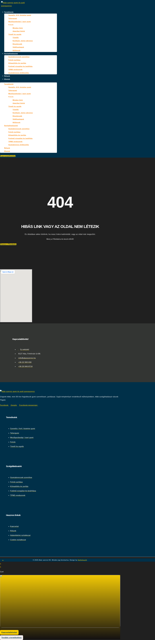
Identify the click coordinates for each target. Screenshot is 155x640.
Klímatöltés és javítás (17, 63)
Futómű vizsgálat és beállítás (20, 66)
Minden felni (18, 28)
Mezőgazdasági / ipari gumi (19, 21)
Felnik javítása (14, 60)
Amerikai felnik (19, 31)
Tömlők (16, 37)
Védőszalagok (18, 47)
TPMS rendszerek (15, 69)
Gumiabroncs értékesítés (18, 73)
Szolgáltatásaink (11, 53)
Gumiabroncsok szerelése (19, 57)
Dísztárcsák (17, 44)
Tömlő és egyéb (14, 34)
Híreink (7, 79)
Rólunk (7, 76)
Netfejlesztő (82, 560)
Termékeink (8, 12)
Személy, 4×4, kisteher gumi (19, 15)
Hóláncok (16, 50)
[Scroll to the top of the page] (3, 560)
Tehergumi (12, 18)
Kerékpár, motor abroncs (23, 41)
